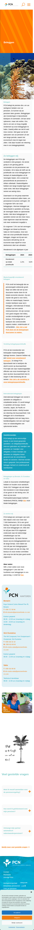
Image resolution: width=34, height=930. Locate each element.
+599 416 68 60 (10, 644)
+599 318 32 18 (10, 642)
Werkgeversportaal (10, 883)
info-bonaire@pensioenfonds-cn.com (17, 612)
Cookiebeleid (12, 927)
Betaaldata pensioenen (11, 886)
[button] (31, 892)
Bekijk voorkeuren (17, 923)
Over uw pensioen (10, 888)
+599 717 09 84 (10, 609)
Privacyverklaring (20, 927)
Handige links (8, 877)
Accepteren (17, 912)
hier (24, 501)
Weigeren (17, 917)
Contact (6, 872)
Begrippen (7, 875)
